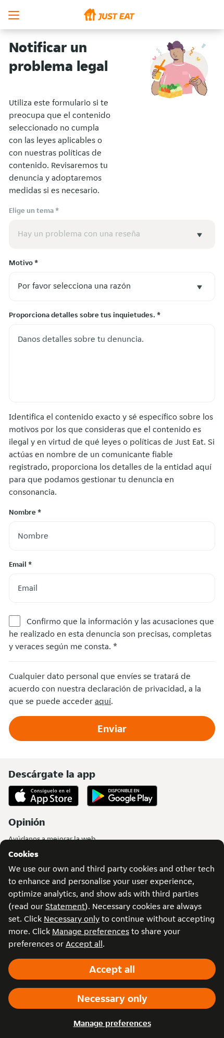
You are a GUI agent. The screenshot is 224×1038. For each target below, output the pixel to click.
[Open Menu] (14, 14)
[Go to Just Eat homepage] (112, 14)
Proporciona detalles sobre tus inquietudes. (84, 314)
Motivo (23, 262)
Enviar (112, 728)
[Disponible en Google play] (122, 795)
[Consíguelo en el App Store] (43, 795)
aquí (103, 701)
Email (20, 564)
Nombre (25, 512)
